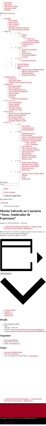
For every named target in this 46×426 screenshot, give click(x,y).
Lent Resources (27, 146)
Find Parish (8, 2)
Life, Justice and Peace (29, 148)
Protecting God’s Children (30, 164)
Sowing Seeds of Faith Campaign (20, 113)
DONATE (7, 10)
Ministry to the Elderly (29, 157)
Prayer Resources (14, 88)
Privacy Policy (9, 421)
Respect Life (26, 170)
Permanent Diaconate (29, 60)
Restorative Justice (28, 168)
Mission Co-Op (27, 159)
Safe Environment (10, 8)
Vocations (12, 97)
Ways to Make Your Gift (17, 119)
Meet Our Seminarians (20, 98)
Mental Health (26, 153)
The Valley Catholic (15, 108)
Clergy (24, 37)
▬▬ (19, 67)
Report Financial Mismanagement (33, 69)
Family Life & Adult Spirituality (32, 137)
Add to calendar (6, 273)
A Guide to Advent (28, 128)
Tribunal (24, 175)
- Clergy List (30, 38)
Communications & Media (30, 42)
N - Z (19, 58)
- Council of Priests (32, 40)
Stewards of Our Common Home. (33, 173)
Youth (24, 177)
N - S (19, 160)
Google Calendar (10, 310)
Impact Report (26, 53)
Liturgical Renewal (28, 151)
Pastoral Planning (23, 64)
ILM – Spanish (31, 142)
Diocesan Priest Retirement (18, 115)
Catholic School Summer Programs (20, 82)
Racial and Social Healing (30, 166)
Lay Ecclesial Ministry (29, 55)
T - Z (19, 171)
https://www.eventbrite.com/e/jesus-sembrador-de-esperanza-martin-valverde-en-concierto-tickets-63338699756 (25, 330)
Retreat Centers (14, 93)
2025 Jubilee (26, 126)
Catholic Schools (10, 77)
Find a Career (13, 26)
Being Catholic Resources (17, 89)
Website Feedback (28, 73)
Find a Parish (13, 20)
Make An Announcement (30, 71)
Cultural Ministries (28, 129)
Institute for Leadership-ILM (31, 140)
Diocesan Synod (22, 66)
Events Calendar (14, 104)
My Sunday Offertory (16, 117)
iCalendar (7, 312)
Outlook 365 (8, 313)
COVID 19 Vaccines (15, 109)
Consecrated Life (27, 44)
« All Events (4, 202)
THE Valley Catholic (11, 6)
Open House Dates (15, 80)
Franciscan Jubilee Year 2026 (31, 139)
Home (6, 188)
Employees (8, 423)
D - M (19, 47)
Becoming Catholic (15, 86)
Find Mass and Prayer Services (19, 27)
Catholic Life (8, 84)
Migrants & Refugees (29, 155)
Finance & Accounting (29, 49)
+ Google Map (33, 356)
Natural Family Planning (30, 162)
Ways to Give (8, 111)
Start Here (7, 18)
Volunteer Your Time (28, 75)
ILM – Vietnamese (32, 144)
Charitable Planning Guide (17, 120)
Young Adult (26, 179)
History (24, 51)
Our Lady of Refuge (11, 340)
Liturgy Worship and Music (31, 150)
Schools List (13, 78)
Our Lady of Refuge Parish (13, 352)
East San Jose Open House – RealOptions (18, 228)
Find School (8, 4)
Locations (25, 57)
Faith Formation (27, 135)
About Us (7, 31)
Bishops (24, 35)
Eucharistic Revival (28, 133)
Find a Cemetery (14, 24)
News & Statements (15, 102)
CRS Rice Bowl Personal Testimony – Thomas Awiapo (23, 226)
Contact (24, 46)
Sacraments (12, 95)
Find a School (13, 22)
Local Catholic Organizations (18, 91)
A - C (19, 33)
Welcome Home (14, 106)
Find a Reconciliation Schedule (19, 29)
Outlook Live (8, 315)
